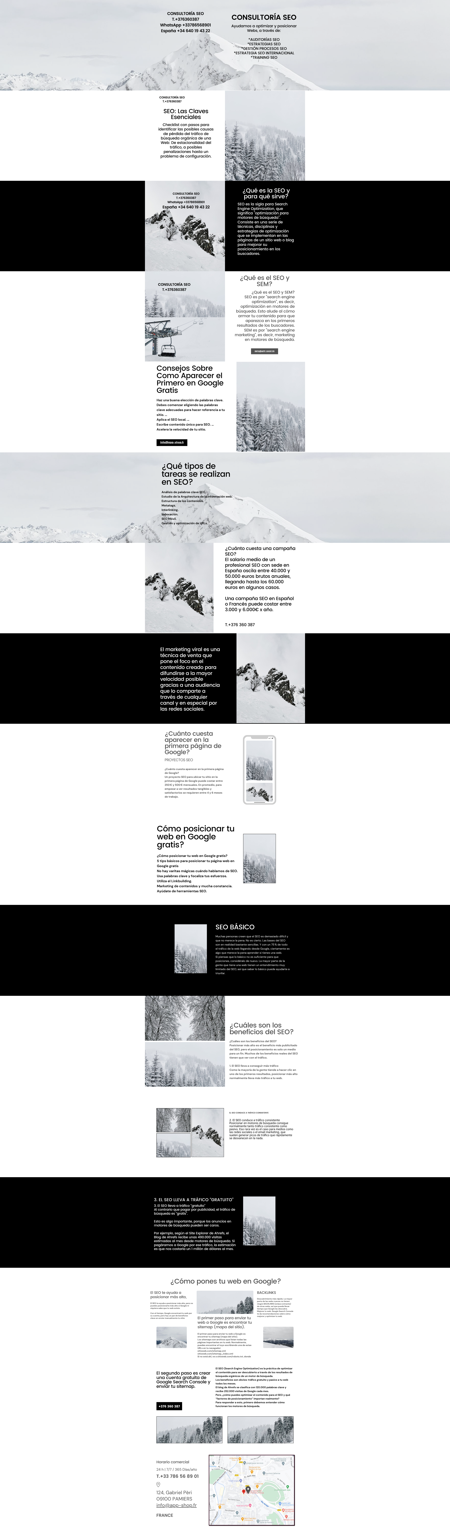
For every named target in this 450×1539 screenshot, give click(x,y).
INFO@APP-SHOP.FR (264, 351)
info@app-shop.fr (172, 443)
